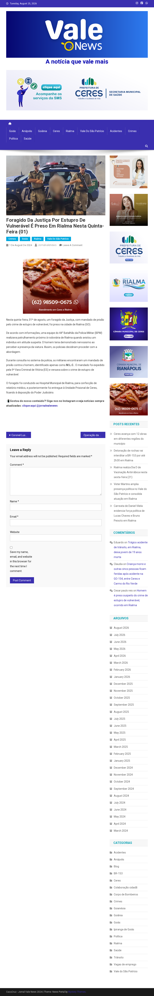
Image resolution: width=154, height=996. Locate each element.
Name (14, 501)
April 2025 (120, 739)
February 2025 (122, 753)
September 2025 (124, 704)
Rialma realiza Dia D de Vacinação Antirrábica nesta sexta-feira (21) (130, 472)
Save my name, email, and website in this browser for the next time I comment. (21, 561)
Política (13, 138)
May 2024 (119, 816)
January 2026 (122, 676)
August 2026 (121, 627)
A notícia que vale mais (77, 61)
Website (15, 532)
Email (14, 516)
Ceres (56, 131)
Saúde (28, 138)
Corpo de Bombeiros (126, 894)
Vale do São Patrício (92, 131)
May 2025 (119, 732)
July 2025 (119, 718)
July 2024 (119, 802)
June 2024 (120, 809)
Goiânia (42, 131)
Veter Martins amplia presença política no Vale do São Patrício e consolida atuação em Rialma (130, 491)
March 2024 (121, 830)
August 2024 (121, 795)
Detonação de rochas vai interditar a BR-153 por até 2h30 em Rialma (129, 455)
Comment (17, 464)
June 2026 (120, 641)
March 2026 (121, 662)
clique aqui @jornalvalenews (40, 405)
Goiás (12, 131)
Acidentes (116, 131)
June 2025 (120, 725)
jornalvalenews (47, 245)
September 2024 (124, 788)
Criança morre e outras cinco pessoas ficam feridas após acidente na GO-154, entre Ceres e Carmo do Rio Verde (130, 574)
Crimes (132, 131)
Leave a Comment (72, 245)
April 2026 (120, 655)
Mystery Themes (77, 992)
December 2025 (123, 683)
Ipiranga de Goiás (124, 929)
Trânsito (119, 957)
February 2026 (122, 669)
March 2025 (121, 746)
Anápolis (27, 131)
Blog (116, 866)
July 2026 (119, 634)
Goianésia (119, 908)
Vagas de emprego (125, 964)
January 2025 (122, 760)
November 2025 (123, 690)
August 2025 (121, 711)
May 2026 (119, 648)
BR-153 (118, 873)
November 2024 (123, 774)
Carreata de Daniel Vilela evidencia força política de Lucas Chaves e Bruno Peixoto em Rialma (129, 513)
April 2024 (120, 823)
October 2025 (122, 697)
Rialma (70, 131)
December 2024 (123, 767)
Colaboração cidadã (125, 887)
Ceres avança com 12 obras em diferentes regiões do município (130, 438)
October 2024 (122, 781)
